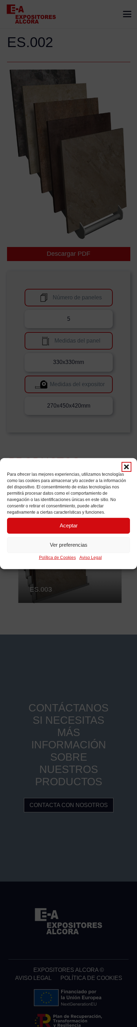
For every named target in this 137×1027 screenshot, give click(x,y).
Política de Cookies (57, 557)
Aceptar (69, 525)
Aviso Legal (90, 557)
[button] (126, 466)
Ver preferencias (68, 545)
